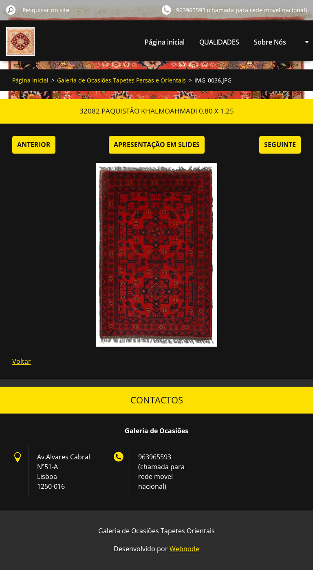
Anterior (34, 144)
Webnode (184, 548)
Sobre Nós (270, 42)
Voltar (21, 361)
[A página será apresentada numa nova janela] (156, 255)
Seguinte (280, 144)
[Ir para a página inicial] (20, 46)
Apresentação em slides (157, 144)
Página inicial (165, 42)
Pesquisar (11, 9)
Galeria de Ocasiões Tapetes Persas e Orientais (121, 80)
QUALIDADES (219, 42)
